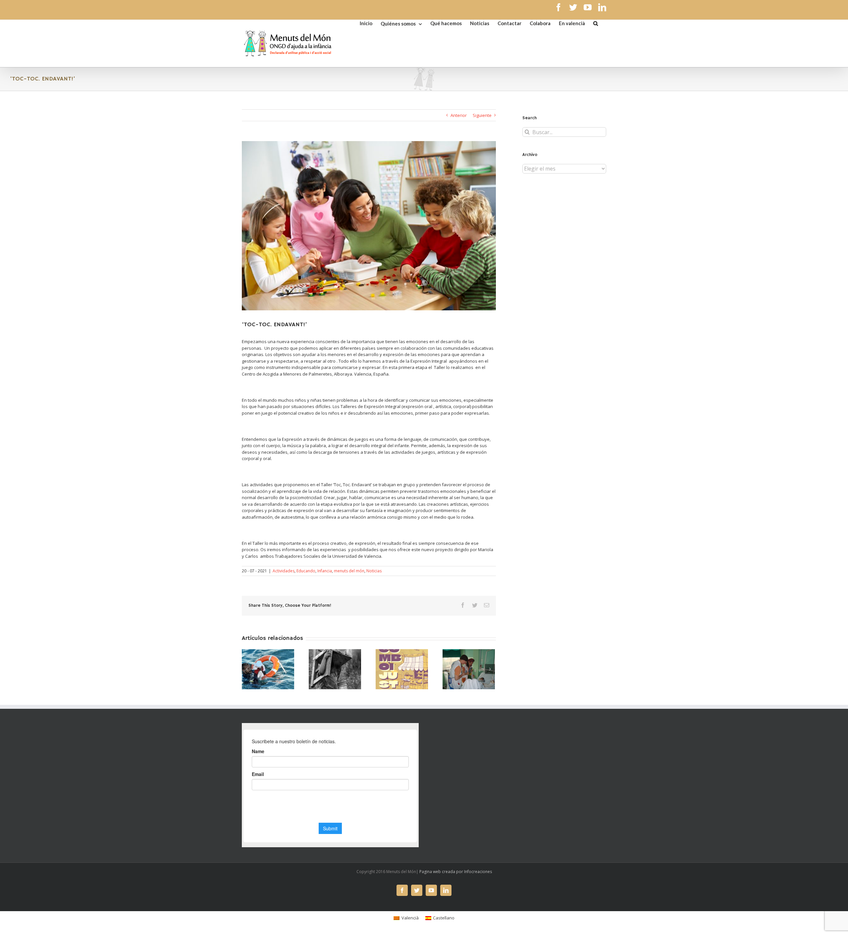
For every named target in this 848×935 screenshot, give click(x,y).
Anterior (458, 115)
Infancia (324, 571)
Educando (305, 571)
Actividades (283, 571)
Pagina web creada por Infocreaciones (455, 871)
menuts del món (349, 571)
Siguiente (482, 115)
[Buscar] (595, 23)
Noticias (374, 571)
